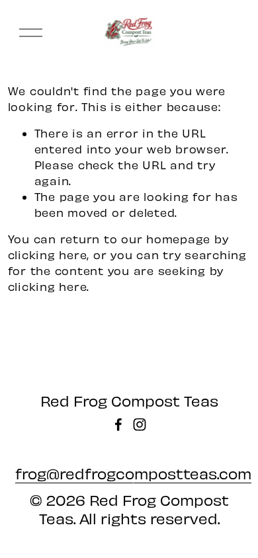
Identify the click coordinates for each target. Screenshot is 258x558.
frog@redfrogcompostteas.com (133, 473)
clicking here (47, 254)
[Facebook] (118, 424)
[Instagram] (139, 424)
